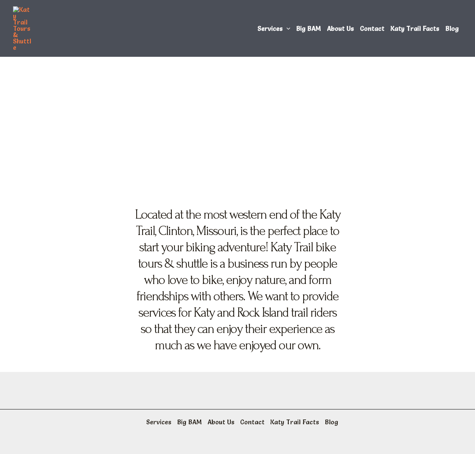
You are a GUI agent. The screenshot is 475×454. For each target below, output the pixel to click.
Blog (452, 28)
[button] (286, 28)
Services (270, 28)
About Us (340, 28)
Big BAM (308, 28)
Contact (372, 28)
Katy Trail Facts (414, 28)
